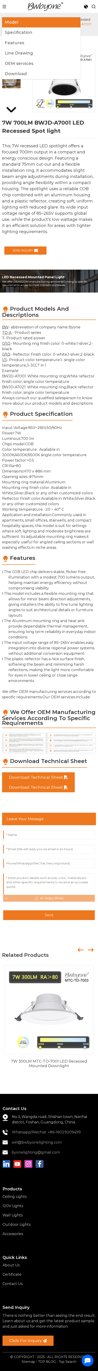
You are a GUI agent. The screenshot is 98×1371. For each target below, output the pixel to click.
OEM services (19, 63)
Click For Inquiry (25, 1340)
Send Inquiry (23, 250)
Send (49, 915)
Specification (18, 32)
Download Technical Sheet (36, 777)
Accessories (13, 1234)
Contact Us (13, 1284)
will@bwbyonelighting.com (37, 1142)
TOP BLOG (47, 1362)
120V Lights (13, 1206)
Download (16, 73)
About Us (11, 1265)
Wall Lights (13, 1215)
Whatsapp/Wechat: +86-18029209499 (46, 1132)
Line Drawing (19, 53)
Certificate (12, 1274)
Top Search (67, 1362)
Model (11, 22)
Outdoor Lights (17, 1224)
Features (14, 42)
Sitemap (28, 1362)
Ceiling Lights (15, 1196)
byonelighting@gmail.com (36, 1152)
